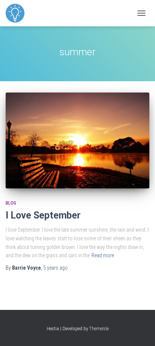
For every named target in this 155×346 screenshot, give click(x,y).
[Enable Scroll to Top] (140, 331)
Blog (11, 203)
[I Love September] (77, 140)
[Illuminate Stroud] (18, 13)
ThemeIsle (99, 328)
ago (55, 268)
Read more (102, 255)
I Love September (43, 215)
